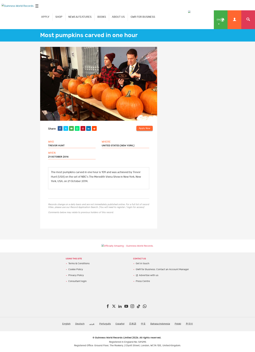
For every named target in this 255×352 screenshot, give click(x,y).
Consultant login (77, 281)
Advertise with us (148, 275)
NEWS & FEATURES (79, 17)
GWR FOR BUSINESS (143, 17)
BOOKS (101, 17)
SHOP (58, 17)
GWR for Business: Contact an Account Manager (162, 269)
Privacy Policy (76, 275)
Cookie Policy (75, 269)
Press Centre (143, 281)
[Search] (248, 19)
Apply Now (144, 128)
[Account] (234, 19)
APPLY (45, 17)
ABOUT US (118, 17)
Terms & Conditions (79, 263)
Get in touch (142, 263)
